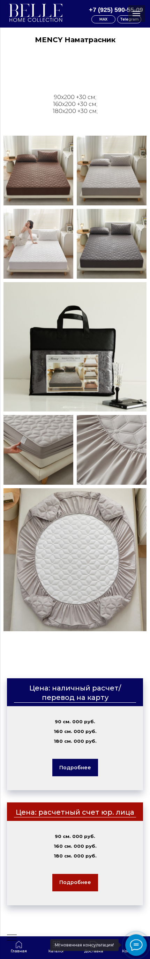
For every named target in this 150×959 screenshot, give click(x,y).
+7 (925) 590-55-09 (116, 9)
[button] (75, 767)
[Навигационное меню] (136, 13)
